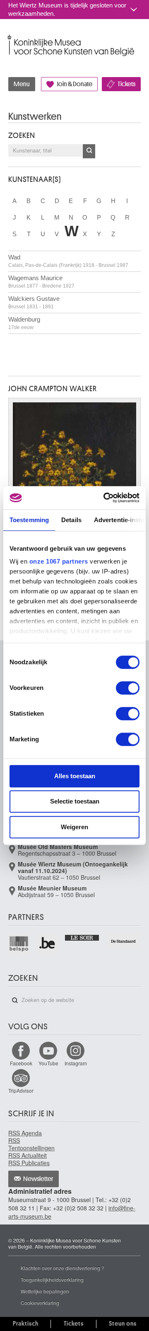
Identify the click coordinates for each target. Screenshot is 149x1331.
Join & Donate (74, 84)
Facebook (21, 1063)
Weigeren (74, 826)
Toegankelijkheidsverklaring (52, 1279)
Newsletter (38, 1179)
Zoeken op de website (15, 1000)
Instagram (76, 1063)
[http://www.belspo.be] (19, 943)
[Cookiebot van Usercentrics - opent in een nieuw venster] (105, 497)
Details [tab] (71, 519)
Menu (22, 84)
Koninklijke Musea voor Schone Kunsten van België (10, 36)
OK (89, 151)
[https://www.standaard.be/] (123, 941)
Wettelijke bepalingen (45, 1291)
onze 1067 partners (58, 561)
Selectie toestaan (74, 801)
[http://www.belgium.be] (48, 943)
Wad (68, 261)
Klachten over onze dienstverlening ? (62, 1267)
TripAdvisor (21, 1090)
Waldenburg (24, 323)
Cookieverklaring (40, 1302)
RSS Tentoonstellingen (31, 1144)
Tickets (126, 84)
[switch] (127, 688)
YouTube (48, 1063)
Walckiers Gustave (34, 302)
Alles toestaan (74, 775)
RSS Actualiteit (27, 1155)
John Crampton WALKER (52, 388)
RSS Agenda (25, 1133)
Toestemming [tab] (29, 519)
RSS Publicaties (29, 1162)
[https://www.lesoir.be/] (82, 937)
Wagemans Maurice (41, 281)
